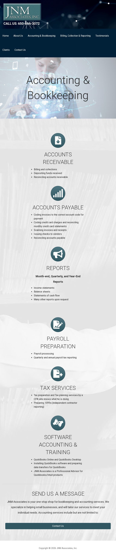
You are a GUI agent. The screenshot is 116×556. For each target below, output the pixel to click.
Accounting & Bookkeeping (41, 35)
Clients (6, 49)
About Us (18, 35)
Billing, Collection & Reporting (75, 35)
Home (5, 35)
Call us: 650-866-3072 (21, 23)
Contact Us (20, 49)
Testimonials (102, 35)
